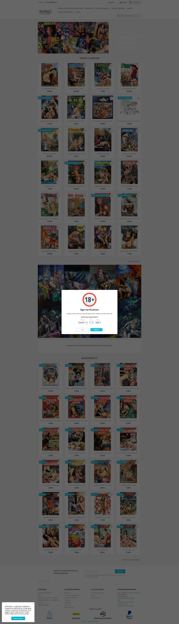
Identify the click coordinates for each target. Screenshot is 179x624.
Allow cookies (18, 618)
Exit (82, 330)
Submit (96, 330)
